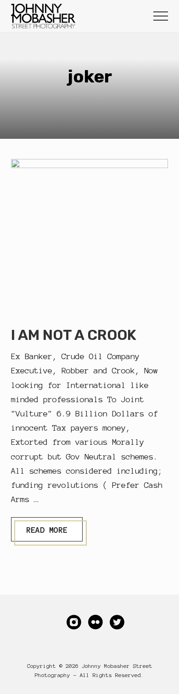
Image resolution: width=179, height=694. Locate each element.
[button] (160, 16)
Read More (46, 533)
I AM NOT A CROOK (73, 335)
